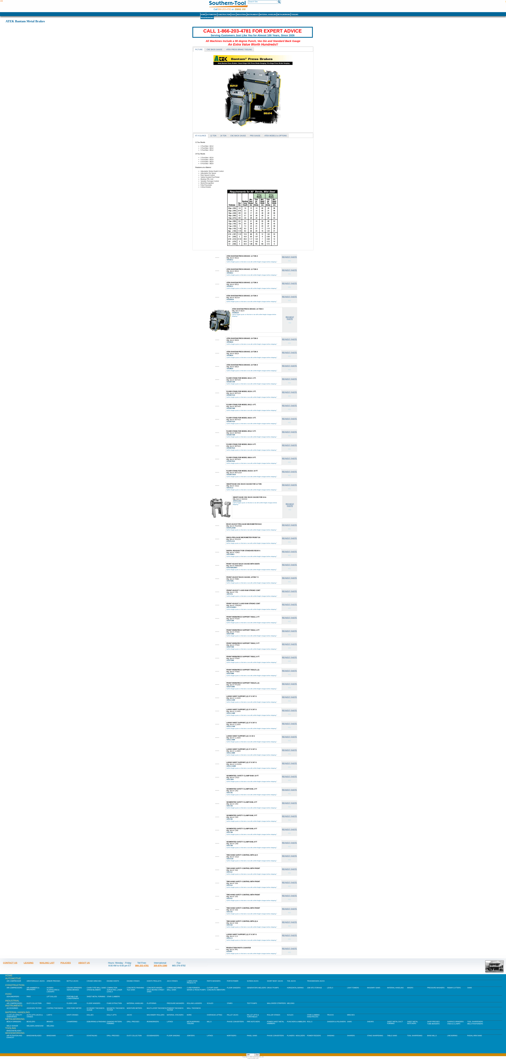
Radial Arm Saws (474, 1036)
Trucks (330, 1015)
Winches (351, 1015)
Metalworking (283, 14)
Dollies (90, 1015)
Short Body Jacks (275, 981)
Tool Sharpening (414, 1036)
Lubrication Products (192, 982)
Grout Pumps (273, 988)
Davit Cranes (72, 1015)
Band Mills (432, 1036)
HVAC (233, 14)
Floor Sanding (173, 1036)
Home (203, 14)
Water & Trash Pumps (196, 990)
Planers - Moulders (296, 1036)
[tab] (199, 49)
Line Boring (452, 1036)
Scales (210, 1003)
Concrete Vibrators (216, 990)
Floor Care (72, 1003)
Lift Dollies (52, 997)
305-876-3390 (160, 965)
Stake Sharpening (375, 1036)
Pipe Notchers (253, 1022)
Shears (370, 1022)
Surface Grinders (455, 1022)
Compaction (112, 988)
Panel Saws (252, 1036)
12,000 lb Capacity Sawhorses (14, 1016)
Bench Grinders (14, 1022)
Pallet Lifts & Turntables (253, 1016)
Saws (469, 988)
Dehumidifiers (13, 997)
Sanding (330, 1036)
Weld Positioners (475, 1024)
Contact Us (10, 963)
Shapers (351, 1036)
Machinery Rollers (155, 1015)
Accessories (12, 1008)
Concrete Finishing (135, 988)
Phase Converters (235, 1022)
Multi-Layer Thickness (157, 1008)
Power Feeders (314, 1036)
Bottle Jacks (72, 981)
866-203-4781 (224, 9)
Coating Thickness (55, 1008)
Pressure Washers (435, 988)
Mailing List (47, 963)
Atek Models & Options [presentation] (275, 136)
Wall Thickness (194, 1008)
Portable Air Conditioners (73, 997)
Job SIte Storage (314, 988)
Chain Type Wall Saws (96, 988)
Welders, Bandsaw (35, 1026)
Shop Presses (433, 1022)
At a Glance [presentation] (200, 136)
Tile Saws (131, 990)
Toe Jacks (291, 981)
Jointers (191, 1036)
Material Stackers (175, 1015)
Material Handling (268, 14)
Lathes (170, 1022)
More (189, 1015)
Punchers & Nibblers (296, 1022)
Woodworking (207, 18)
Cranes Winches (94, 981)
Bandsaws (51, 1036)
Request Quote (289, 257)
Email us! (240, 9)
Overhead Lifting (214, 1015)
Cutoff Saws (212, 988)
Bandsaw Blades (14, 1031)
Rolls (309, 1022)
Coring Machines (174, 988)
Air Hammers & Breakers (33, 989)
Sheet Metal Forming (96, 997)
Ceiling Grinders (74, 988)
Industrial (241, 14)
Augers (50, 988)
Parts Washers (213, 981)
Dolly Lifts (111, 1015)
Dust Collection (34, 1003)
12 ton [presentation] (213, 136)
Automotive (211, 14)
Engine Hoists (113, 981)
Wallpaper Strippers (276, 1003)
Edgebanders (153, 1036)
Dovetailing (92, 1036)
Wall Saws (171, 990)
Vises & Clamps (453, 1024)
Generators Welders (256, 988)
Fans (29, 997)
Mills (209, 1022)
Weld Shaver (12, 1026)
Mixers (410, 988)
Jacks (129, 1015)
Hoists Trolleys (154, 981)
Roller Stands (273, 1015)
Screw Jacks (252, 981)
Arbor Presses (53, 981)
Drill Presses (133, 1022)
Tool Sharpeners (475, 1022)
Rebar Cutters (454, 988)
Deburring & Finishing (96, 1022)
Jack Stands (172, 981)
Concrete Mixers (154, 988)
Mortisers (231, 1036)
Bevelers (31, 1022)
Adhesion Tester (34, 1008)
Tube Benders (433, 1024)
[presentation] (214, 49)
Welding (290, 1003)
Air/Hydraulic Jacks (36, 981)
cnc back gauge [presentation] (238, 136)
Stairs (229, 1003)
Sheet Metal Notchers (412, 1022)
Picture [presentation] (199, 50)
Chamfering (72, 1022)
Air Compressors (14, 988)
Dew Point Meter (74, 1008)
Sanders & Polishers (336, 1022)
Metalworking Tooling (193, 1022)
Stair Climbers (113, 997)
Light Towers (353, 988)
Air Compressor (14, 981)
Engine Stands (133, 981)
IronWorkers (153, 1022)
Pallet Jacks (232, 1015)
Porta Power (232, 981)
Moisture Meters (134, 1008)
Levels (330, 988)
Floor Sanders (233, 988)
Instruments (253, 14)
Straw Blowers (94, 990)
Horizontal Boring (295, 988)
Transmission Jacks (316, 981)
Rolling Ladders (194, 1003)
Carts (49, 1015)
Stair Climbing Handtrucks (313, 1016)
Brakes (50, 1022)
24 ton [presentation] (223, 136)
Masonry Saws (373, 988)
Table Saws (392, 1036)
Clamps (70, 1036)
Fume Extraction (114, 1003)
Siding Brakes (73, 990)
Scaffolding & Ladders (53, 991)
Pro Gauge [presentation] (255, 136)
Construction (224, 14)
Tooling (294, 14)
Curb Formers (193, 988)
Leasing (28, 963)
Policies (65, 963)
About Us (84, 963)
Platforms (151, 1003)
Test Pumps (252, 1003)
